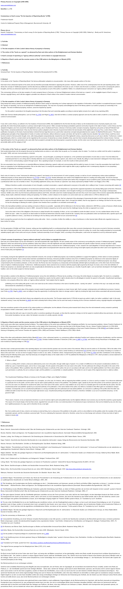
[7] (23, 249)
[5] (76, 215)
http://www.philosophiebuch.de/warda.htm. (79, 469)
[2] (99, 134)
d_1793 (38, 114)
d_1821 (51, 114)
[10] (37, 337)
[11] (28, 341)
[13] (17, 415)
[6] (22, 245)
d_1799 (39, 339)
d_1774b (84, 339)
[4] (75, 202)
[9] (105, 328)
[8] (62, 315)
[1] (99, 130)
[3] (120, 185)
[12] (85, 350)
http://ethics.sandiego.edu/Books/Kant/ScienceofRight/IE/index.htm (50, 543)
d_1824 (28, 300)
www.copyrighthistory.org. (8, 34)
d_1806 (78, 339)
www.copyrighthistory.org (8, 5)
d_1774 (48, 177)
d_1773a (36, 177)
